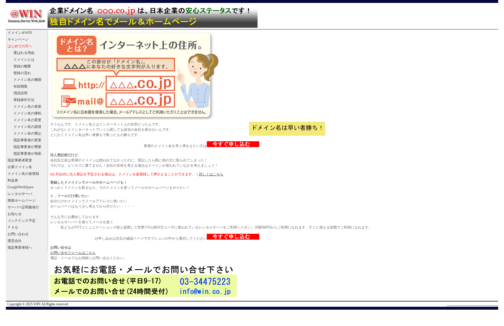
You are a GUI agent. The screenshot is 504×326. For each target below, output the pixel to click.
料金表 (13, 180)
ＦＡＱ (13, 227)
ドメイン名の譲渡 (27, 127)
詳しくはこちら (211, 174)
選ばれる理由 (23, 53)
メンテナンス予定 (22, 221)
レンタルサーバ (20, 194)
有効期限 (20, 86)
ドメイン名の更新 (27, 106)
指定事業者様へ (20, 247)
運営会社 (15, 241)
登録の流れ (22, 73)
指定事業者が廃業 (27, 147)
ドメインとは (23, 59)
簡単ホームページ (22, 200)
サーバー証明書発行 (23, 207)
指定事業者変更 (20, 160)
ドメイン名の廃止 (27, 133)
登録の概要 (22, 66)
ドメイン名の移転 (27, 113)
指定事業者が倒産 (27, 153)
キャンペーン (18, 39)
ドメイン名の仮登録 (23, 174)
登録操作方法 (23, 100)
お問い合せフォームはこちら (73, 253)
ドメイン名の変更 (27, 120)
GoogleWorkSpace (21, 187)
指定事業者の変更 (27, 140)
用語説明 (20, 93)
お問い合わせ (18, 234)
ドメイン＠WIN (20, 33)
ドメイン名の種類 (27, 80)
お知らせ (15, 214)
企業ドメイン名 (20, 167)
